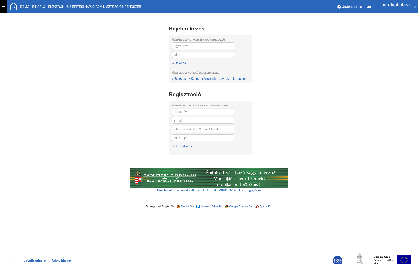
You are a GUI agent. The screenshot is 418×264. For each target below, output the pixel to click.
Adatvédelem (61, 260)
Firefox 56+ (187, 206)
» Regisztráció (182, 146)
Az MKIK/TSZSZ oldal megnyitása (237, 190)
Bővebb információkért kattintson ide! (182, 190)
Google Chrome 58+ (241, 206)
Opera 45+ (266, 206)
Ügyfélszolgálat (34, 260)
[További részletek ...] (209, 177)
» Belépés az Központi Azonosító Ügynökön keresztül (209, 78)
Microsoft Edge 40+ (211, 206)
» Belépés (179, 63)
